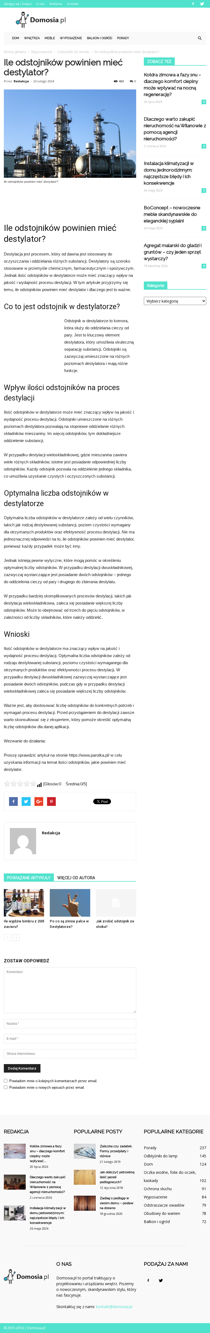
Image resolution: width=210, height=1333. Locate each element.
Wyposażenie (71, 38)
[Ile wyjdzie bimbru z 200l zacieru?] (24, 903)
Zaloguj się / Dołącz (18, 4)
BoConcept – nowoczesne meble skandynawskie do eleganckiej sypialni (172, 214)
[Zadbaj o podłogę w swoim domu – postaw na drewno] (85, 1203)
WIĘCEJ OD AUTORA (76, 878)
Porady (123, 38)
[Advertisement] (142, 19)
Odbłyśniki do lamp (160, 1155)
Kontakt (72, 4)
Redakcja (21, 81)
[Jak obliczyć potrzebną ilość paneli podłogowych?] (85, 1177)
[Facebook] (193, 4)
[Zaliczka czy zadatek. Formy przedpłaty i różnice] (85, 1151)
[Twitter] (202, 4)
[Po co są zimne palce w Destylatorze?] (70, 903)
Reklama (55, 4)
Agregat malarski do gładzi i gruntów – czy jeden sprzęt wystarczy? (173, 252)
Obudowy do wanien (162, 1213)
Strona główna (15, 52)
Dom (15, 38)
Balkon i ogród (99, 38)
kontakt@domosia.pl (114, 1306)
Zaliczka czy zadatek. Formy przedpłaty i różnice (116, 1151)
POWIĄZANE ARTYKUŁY (29, 878)
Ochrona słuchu (158, 1188)
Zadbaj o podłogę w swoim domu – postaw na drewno (116, 1203)
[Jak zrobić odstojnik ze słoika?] (116, 903)
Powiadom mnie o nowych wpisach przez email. (47, 1087)
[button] (199, 38)
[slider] (20, 783)
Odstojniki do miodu (73, 52)
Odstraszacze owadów (164, 1205)
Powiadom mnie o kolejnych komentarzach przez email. (53, 1081)
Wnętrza (32, 38)
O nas (40, 4)
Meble (50, 38)
